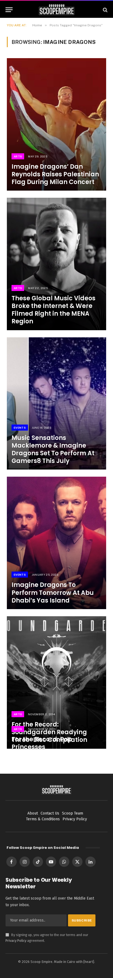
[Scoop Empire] (56, 10)
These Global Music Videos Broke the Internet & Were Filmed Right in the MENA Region (53, 310)
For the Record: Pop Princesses (42, 743)
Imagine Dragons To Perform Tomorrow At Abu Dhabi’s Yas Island (53, 592)
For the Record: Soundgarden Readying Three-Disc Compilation (49, 732)
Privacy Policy (15, 941)
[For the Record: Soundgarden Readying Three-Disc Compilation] (56, 682)
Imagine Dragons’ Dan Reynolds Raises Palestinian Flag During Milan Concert (55, 174)
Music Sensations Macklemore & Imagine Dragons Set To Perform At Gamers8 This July (53, 449)
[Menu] (9, 10)
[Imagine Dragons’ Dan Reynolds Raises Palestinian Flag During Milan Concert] (56, 124)
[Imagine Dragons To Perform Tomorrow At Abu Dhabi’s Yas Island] (56, 543)
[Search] (105, 10)
